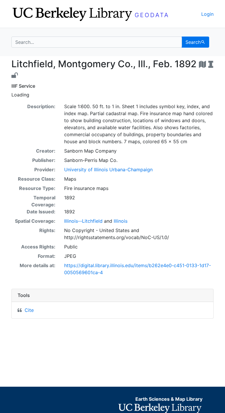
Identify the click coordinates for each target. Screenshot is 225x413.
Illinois (120, 221)
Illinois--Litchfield (83, 221)
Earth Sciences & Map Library (168, 399)
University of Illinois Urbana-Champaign (108, 169)
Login (207, 14)
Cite (29, 310)
